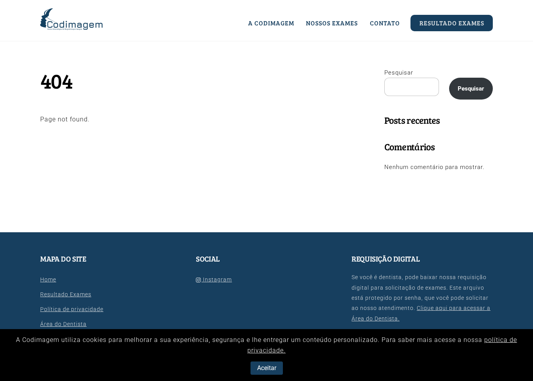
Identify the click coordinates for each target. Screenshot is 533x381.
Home (48, 279)
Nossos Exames (332, 23)
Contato (385, 23)
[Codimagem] (71, 26)
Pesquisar (398, 72)
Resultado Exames (451, 23)
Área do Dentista (63, 324)
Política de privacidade (71, 309)
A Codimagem (271, 23)
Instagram (216, 279)
